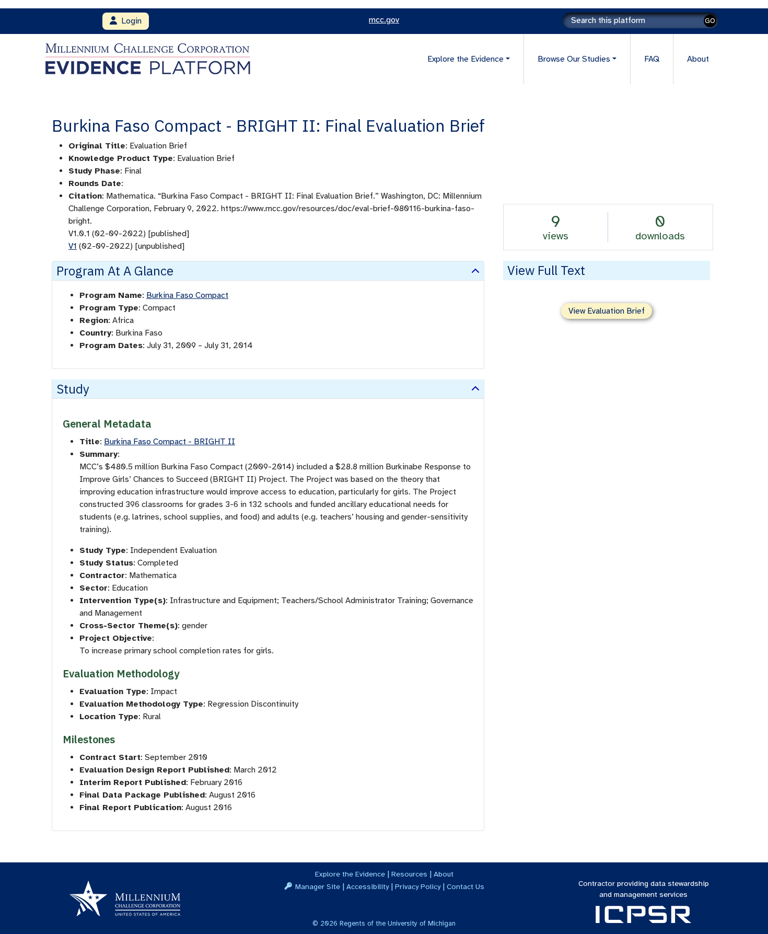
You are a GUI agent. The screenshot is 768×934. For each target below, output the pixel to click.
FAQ (651, 59)
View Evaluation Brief (606, 311)
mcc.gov (384, 20)
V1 (72, 246)
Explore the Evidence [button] (465, 59)
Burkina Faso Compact (187, 295)
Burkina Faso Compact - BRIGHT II (169, 441)
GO (710, 20)
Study (72, 388)
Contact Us (465, 886)
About (698, 59)
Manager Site (317, 886)
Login (129, 21)
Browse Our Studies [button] (574, 59)
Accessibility (367, 886)
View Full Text (546, 270)
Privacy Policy (417, 886)
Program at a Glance (114, 270)
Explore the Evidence (350, 874)
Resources (409, 874)
